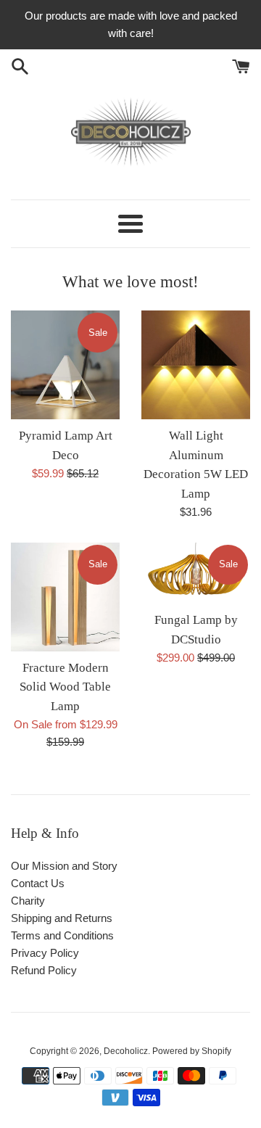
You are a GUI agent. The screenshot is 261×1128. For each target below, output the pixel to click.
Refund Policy (44, 970)
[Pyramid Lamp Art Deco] (65, 364)
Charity (28, 900)
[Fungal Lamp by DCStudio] (195, 573)
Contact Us (38, 883)
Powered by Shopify (191, 1051)
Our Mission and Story (64, 866)
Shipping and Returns (61, 918)
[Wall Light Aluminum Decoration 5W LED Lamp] (195, 364)
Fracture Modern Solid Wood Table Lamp (65, 687)
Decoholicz (126, 1051)
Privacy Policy (45, 953)
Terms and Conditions (62, 935)
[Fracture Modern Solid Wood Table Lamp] (65, 597)
